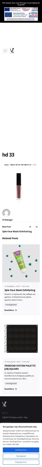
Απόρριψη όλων (21, 462)
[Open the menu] (5, 51)
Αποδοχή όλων (21, 450)
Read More (9, 310)
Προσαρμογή (21, 456)
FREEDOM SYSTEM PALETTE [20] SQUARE (20, 367)
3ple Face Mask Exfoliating (17, 231)
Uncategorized (11, 305)
